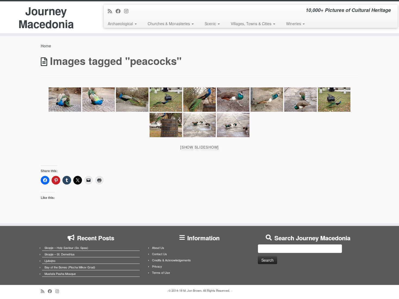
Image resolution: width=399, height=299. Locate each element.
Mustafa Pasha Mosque (60, 273)
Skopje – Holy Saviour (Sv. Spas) (66, 247)
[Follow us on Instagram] (128, 10)
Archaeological (121, 23)
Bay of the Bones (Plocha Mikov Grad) (70, 267)
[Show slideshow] (199, 147)
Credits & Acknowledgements (171, 260)
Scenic (211, 23)
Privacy (157, 266)
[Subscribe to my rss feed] (112, 10)
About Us (158, 247)
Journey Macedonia (46, 17)
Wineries (294, 23)
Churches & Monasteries (169, 23)
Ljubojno (50, 260)
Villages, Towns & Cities (252, 23)
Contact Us (159, 254)
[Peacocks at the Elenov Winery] (65, 99)
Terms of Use (161, 272)
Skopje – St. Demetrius (60, 254)
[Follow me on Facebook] (120, 10)
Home (46, 45)
